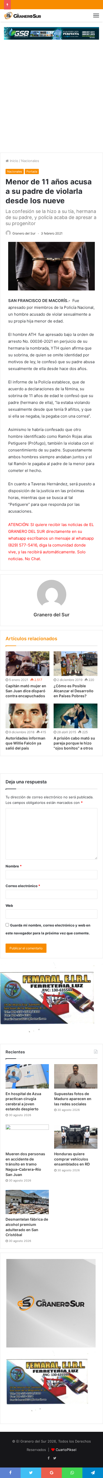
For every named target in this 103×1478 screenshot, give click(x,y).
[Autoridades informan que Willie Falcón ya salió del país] (27, 716)
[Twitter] (55, 1458)
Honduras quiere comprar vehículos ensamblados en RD (72, 1159)
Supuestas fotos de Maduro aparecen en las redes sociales (72, 1098)
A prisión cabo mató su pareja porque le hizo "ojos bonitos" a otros (74, 743)
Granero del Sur (23, 233)
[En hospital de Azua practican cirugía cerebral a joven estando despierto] (27, 1076)
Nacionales (30, 161)
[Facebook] (48, 1458)
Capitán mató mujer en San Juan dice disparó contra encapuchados (26, 691)
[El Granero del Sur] (22, 15)
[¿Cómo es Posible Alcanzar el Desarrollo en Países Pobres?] (75, 663)
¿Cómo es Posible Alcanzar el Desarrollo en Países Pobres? (73, 691)
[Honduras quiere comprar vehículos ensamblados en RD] (75, 1137)
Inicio (13, 161)
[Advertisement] (51, 99)
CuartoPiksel (66, 1450)
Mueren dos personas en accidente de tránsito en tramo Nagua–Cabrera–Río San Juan (25, 1164)
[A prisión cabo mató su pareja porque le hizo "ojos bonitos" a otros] (75, 716)
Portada (31, 171)
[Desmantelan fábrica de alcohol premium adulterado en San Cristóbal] (27, 1202)
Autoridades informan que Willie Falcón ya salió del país (25, 743)
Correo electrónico (23, 886)
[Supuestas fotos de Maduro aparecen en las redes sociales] (75, 1076)
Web (9, 905)
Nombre (14, 866)
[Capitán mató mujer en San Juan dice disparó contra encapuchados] (27, 663)
